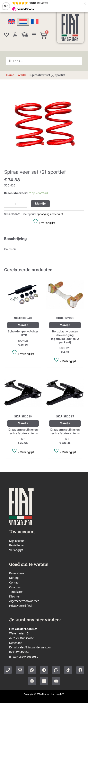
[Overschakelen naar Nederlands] (23, 21)
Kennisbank (16, 573)
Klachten (14, 596)
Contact (14, 582)
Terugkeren (16, 591)
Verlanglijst (16, 550)
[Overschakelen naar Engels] (11, 21)
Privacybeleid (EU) (20, 605)
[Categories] (34, 34)
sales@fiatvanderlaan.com (35, 647)
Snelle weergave (23, 310)
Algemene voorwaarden (24, 601)
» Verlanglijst (46, 222)
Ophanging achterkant (49, 214)
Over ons (14, 587)
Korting (14, 577)
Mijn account (17, 540)
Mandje (40, 203)
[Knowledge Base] (24, 35)
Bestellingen (17, 545)
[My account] (15, 34)
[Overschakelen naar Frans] (35, 21)
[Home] (70, 27)
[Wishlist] (6, 34)
